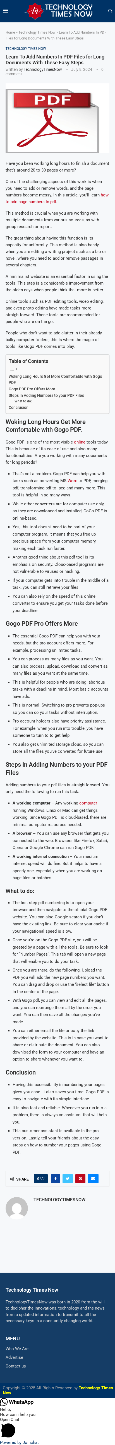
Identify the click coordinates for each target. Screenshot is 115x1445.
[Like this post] (42, 1178)
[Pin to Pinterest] (80, 1178)
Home (10, 32)
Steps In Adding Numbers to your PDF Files (46, 395)
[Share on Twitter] (68, 1178)
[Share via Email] (93, 1178)
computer (88, 803)
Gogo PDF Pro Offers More (32, 389)
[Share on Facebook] (55, 1178)
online (79, 442)
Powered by (19, 1442)
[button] (57, 1428)
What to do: (23, 401)
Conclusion (18, 407)
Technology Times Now (37, 32)
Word (72, 480)
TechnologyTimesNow (43, 69)
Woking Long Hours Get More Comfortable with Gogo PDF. (55, 379)
